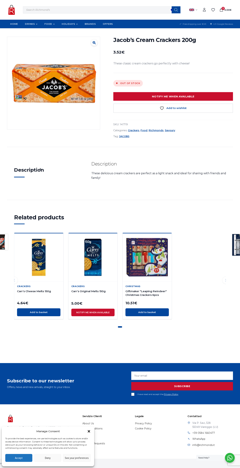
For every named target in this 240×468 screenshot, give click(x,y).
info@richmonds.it (203, 445)
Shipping (87, 433)
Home (14, 23)
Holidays (68, 23)
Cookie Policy (143, 428)
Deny (48, 458)
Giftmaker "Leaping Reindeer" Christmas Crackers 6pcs (146, 293)
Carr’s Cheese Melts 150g (34, 291)
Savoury (170, 130)
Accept (19, 458)
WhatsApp (198, 438)
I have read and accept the (157, 394)
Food (48, 23)
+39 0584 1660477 (203, 432)
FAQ (85, 438)
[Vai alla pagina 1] (120, 327)
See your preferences (77, 458)
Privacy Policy (171, 394)
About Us (88, 423)
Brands (90, 23)
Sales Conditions (92, 428)
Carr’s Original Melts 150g (88, 291)
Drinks (30, 23)
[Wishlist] (213, 10)
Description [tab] (29, 170)
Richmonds (156, 130)
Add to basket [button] (38, 312)
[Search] (176, 9)
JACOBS (124, 136)
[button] (89, 431)
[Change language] (193, 9)
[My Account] (204, 10)
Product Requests (93, 443)
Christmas (132, 286)
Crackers (133, 130)
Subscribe (182, 386)
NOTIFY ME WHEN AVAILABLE (173, 96)
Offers (108, 23)
